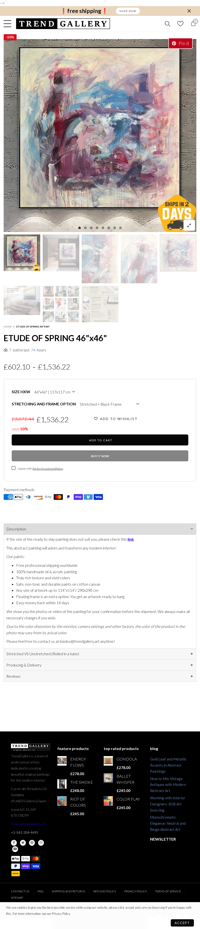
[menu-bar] (9, 23)
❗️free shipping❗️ (84, 11)
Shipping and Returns (68, 891)
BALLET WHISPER (125, 779)
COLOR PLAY (128, 799)
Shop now (128, 11)
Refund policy (104, 891)
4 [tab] (97, 228)
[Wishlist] (180, 23)
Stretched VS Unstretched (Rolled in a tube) (42, 653)
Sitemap (17, 897)
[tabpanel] (100, 135)
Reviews (13, 676)
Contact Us (20, 891)
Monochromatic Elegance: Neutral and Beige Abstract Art (168, 823)
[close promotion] (189, 11)
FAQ (40, 891)
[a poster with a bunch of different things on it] (100, 304)
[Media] (189, 225)
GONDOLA (127, 759)
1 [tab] (79, 228)
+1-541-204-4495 (24, 832)
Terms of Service (168, 891)
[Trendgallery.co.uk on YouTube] (15, 849)
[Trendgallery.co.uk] (63, 23)
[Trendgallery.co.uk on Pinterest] (32, 843)
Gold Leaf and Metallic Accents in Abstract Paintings (168, 765)
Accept (182, 923)
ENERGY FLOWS (78, 762)
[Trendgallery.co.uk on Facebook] (14, 843)
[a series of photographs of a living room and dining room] (61, 304)
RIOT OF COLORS (78, 802)
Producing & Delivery (23, 665)
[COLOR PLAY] (108, 800)
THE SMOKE (81, 782)
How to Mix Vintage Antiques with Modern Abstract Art (168, 784)
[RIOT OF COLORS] (62, 800)
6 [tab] (109, 228)
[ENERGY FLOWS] (62, 760)
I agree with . (40, 468)
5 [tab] (103, 228)
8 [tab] (120, 228)
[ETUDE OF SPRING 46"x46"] (100, 135)
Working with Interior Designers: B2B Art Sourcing (167, 804)
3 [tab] (91, 228)
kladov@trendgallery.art (28, 824)
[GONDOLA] (108, 760)
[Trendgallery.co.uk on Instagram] (41, 843)
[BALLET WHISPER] (108, 777)
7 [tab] (114, 228)
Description (16, 529)
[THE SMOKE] (62, 784)
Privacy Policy (135, 891)
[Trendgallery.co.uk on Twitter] (23, 843)
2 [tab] (85, 228)
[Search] (167, 24)
